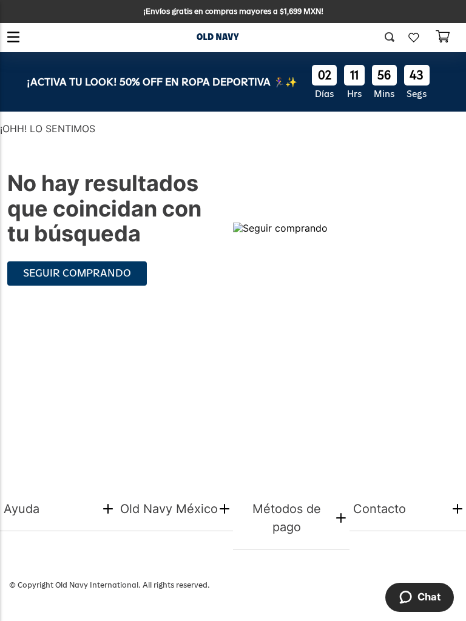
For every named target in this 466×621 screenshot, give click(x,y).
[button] (394, 37)
